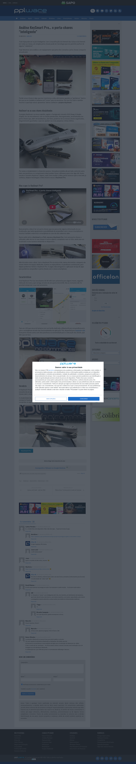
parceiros (51, 370)
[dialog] (68, 382)
